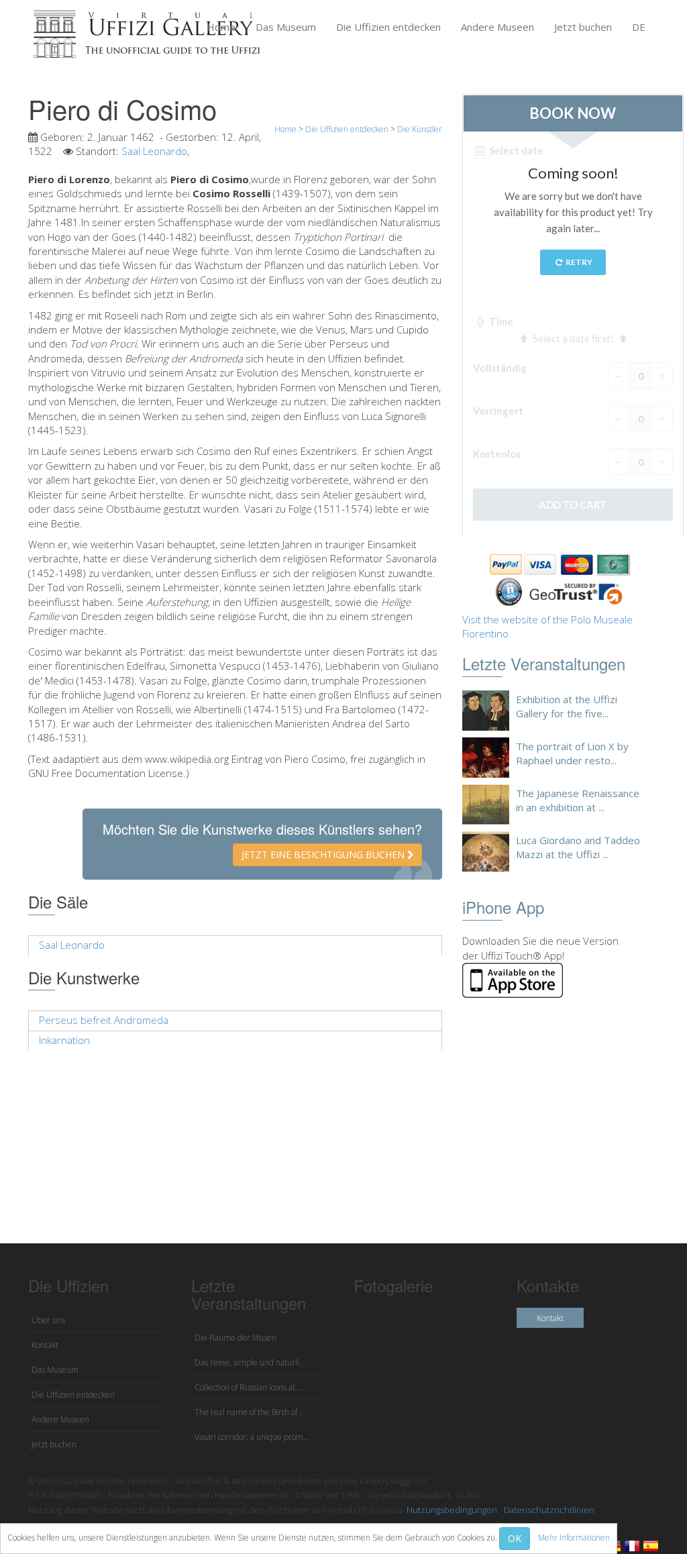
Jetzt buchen (583, 27)
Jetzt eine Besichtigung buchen (324, 854)
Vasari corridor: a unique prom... (252, 1437)
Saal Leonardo (154, 151)
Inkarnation (64, 1040)
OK (514, 1538)
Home (221, 27)
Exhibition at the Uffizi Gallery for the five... (566, 706)
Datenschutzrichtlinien (549, 1510)
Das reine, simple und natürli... (250, 1362)
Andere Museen (497, 27)
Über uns (48, 1320)
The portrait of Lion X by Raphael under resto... (572, 753)
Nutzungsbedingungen (452, 1510)
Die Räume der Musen (235, 1337)
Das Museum (286, 27)
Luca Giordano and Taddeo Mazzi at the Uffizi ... (578, 847)
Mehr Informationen (574, 1537)
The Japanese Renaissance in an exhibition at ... (577, 800)
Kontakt (45, 1345)
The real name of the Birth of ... (250, 1412)
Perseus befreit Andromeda (103, 1020)
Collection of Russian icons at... (248, 1387)
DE (638, 27)
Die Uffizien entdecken (388, 27)
